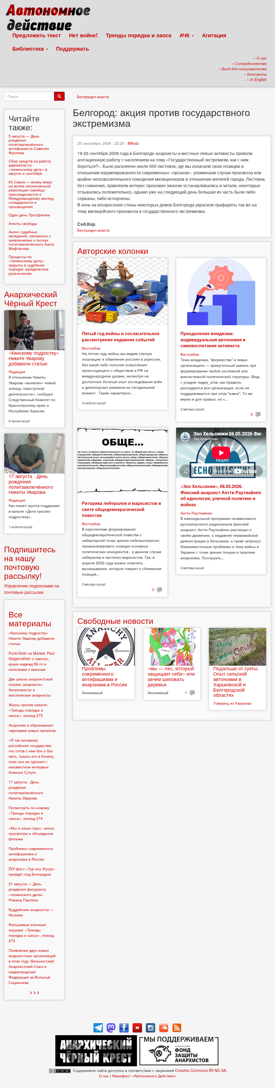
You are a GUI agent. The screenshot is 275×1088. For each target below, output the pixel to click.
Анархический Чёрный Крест (30, 298)
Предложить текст (36, 35)
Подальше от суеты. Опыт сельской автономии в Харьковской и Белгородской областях (236, 681)
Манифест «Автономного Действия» (144, 1075)
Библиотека (28, 48)
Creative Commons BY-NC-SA (200, 1070)
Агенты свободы (23, 223)
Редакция (17, 371)
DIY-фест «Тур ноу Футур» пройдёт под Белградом (32, 871)
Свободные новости (115, 620)
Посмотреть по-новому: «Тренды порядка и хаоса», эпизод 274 (29, 813)
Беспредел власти (93, 96)
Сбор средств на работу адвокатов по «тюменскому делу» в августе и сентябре (30, 167)
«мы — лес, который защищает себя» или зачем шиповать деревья (171, 676)
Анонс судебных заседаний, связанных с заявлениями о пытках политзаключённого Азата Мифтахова (31, 240)
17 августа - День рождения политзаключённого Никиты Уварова (31, 483)
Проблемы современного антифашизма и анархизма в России (104, 676)
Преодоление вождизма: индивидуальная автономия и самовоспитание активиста (212, 339)
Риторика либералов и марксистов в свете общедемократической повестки (121, 509)
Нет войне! (83, 35)
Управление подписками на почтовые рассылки (31, 589)
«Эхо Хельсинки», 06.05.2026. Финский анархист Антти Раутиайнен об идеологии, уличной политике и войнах (220, 495)
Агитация (214, 35)
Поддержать (72, 48)
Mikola (133, 143)
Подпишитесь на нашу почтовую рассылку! (30, 562)
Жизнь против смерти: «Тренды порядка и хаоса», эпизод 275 (28, 710)
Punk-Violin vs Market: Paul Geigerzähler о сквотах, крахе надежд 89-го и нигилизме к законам (32, 661)
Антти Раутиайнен (196, 513)
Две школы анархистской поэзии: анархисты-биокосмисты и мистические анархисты (31, 687)
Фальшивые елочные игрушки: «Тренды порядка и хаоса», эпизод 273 (31, 932)
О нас (104, 1075)
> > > (34, 992)
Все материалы (30, 618)
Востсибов (91, 348)
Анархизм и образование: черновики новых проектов (32, 727)
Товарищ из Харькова (232, 703)
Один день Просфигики (29, 214)
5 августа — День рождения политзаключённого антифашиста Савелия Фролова (29, 144)
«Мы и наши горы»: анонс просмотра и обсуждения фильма (32, 833)
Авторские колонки (112, 250)
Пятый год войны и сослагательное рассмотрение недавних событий (121, 336)
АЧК (185, 35)
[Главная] (50, 18)
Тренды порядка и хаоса (138, 35)
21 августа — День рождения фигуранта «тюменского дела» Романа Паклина (27, 891)
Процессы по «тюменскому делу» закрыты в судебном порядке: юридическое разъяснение (29, 265)
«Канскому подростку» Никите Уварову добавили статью (34, 358)
